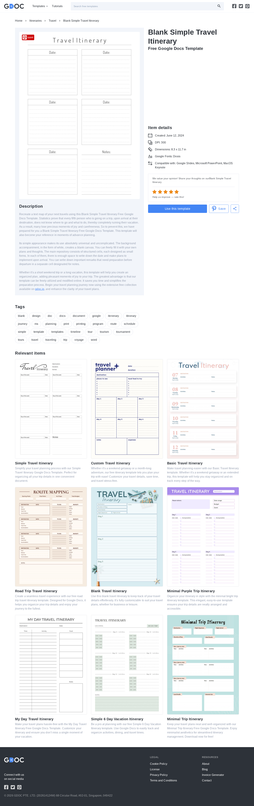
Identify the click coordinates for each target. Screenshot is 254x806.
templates (57, 331)
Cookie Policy (158, 763)
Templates (38, 6)
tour (90, 331)
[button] (235, 209)
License (155, 769)
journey (22, 323)
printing (81, 323)
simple (22, 331)
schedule (129, 323)
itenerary (113, 315)
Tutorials (57, 6)
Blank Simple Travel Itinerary (81, 20)
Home (18, 20)
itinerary (131, 315)
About (205, 763)
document (79, 315)
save (30, 37)
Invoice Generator (213, 774)
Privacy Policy (159, 774)
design (36, 315)
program (98, 323)
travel (34, 339)
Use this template (177, 208)
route (113, 323)
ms (36, 323)
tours (21, 339)
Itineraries (35, 20)
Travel (53, 20)
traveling (50, 339)
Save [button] (222, 208)
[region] (193, 87)
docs (62, 315)
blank (21, 315)
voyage (79, 339)
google (96, 315)
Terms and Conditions (163, 780)
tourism (104, 331)
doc (50, 315)
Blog (205, 769)
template (39, 331)
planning (50, 323)
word (94, 339)
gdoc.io (39, 289)
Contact (207, 780)
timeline (76, 331)
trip (65, 339)
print (66, 323)
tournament (123, 331)
